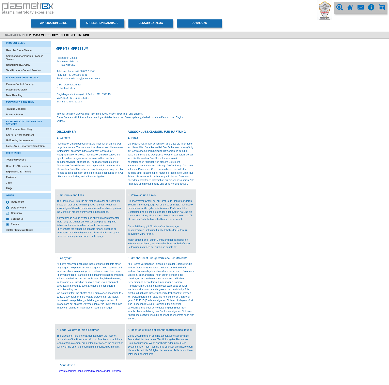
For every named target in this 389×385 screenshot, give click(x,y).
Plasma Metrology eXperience (52, 35)
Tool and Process (16, 159)
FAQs (9, 188)
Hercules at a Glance (19, 50)
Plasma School (14, 114)
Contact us (17, 218)
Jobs (9, 182)
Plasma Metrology (16, 89)
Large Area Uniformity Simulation (25, 146)
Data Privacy (18, 207)
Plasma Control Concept (20, 84)
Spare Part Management (20, 135)
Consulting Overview (18, 65)
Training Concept (16, 108)
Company (16, 213)
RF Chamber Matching (19, 129)
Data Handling (14, 95)
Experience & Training (18, 171)
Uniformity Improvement (20, 140)
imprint (83, 35)
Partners (11, 177)
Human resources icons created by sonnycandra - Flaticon (89, 371)
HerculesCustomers (18, 166)
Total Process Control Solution (23, 70)
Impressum (17, 202)
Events (15, 224)
